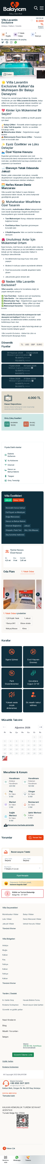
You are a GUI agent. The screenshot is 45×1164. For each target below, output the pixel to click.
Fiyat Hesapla (22, 876)
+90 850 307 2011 (19, 1083)
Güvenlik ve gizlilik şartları (12, 1010)
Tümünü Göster (9, 928)
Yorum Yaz (37, 837)
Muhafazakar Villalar (10, 914)
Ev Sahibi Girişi (8, 1000)
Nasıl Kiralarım (9, 1020)
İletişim (5, 1037)
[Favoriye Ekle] (32, 20)
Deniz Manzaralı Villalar (32, 919)
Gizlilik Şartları (7, 1061)
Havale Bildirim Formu (31, 1000)
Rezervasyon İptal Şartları (33, 1005)
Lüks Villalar (7, 919)
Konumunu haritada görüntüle (21, 825)
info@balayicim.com (17, 1085)
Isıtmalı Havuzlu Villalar (32, 924)
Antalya (5, 945)
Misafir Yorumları (10, 1031)
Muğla (4, 950)
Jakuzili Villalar (8, 924)
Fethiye (5, 964)
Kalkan (5, 955)
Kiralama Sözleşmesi (10, 1005)
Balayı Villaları (28, 914)
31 (5, 757)
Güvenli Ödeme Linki (23, 1055)
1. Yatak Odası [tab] (27, 571)
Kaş (3, 960)
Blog (4, 1025)
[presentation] (7, 594)
